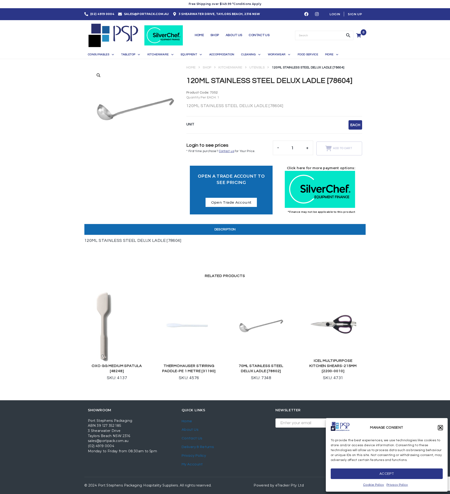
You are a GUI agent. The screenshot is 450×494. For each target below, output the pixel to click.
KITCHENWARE (230, 67)
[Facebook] (306, 14)
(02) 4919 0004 (101, 446)
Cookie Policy (373, 485)
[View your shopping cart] (359, 35)
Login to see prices (207, 145)
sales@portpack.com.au (108, 441)
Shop (207, 67)
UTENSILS (257, 67)
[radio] (355, 125)
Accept (386, 473)
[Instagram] (317, 14)
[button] (440, 427)
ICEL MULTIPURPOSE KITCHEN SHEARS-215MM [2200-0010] (333, 366)
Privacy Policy (397, 485)
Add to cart (342, 148)
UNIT (190, 124)
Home (190, 67)
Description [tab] (225, 229)
